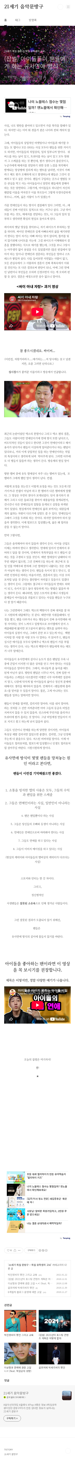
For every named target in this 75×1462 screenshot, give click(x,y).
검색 (60, 7)
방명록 (33, 20)
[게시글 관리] (19, 1250)
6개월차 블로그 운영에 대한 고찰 (25, 1292)
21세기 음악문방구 (23, 7)
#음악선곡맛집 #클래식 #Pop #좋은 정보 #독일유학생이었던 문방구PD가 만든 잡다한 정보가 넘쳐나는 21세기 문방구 (30, 1408)
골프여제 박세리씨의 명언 (21, 1287)
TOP (68, 1451)
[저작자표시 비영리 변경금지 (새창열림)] (43, 1250)
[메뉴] (68, 6)
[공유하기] (15, 1250)
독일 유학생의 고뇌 (41, 1265)
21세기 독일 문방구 (19, 1265)
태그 (17, 20)
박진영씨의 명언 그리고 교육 (22, 1274)
